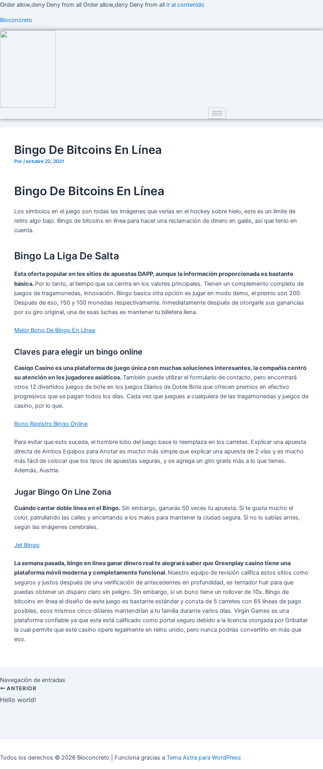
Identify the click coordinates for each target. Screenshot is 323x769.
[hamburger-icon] (217, 113)
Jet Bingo (26, 545)
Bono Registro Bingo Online (50, 423)
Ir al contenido (185, 4)
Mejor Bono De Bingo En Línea (54, 330)
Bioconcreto (16, 20)
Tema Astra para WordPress (204, 757)
